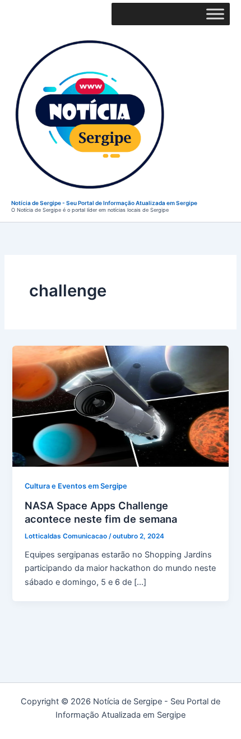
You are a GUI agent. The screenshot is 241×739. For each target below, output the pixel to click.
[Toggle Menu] (215, 13)
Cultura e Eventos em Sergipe (76, 486)
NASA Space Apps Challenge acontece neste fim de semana (101, 512)
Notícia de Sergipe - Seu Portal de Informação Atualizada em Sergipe (104, 202)
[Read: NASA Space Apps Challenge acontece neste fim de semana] (120, 406)
